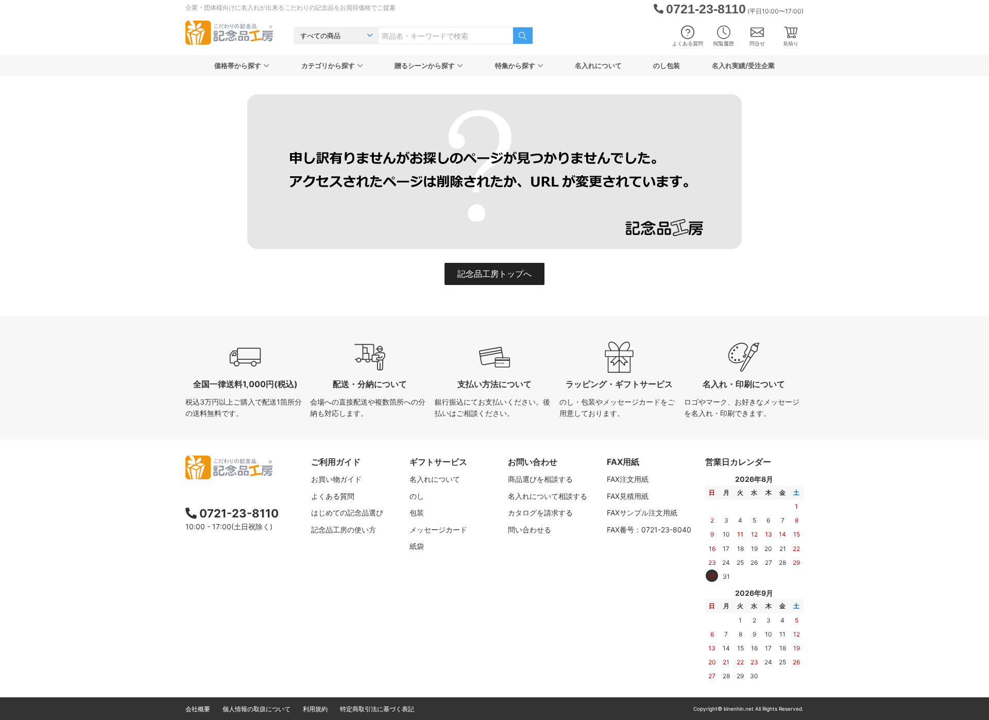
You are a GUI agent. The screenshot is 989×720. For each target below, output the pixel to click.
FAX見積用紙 (628, 496)
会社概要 (197, 709)
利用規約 (315, 709)
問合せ (757, 43)
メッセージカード (438, 529)
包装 (417, 512)
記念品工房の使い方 (343, 529)
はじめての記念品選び (347, 512)
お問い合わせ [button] (532, 462)
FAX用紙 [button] (623, 462)
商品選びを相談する (540, 479)
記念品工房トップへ (494, 274)
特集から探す (515, 65)
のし (417, 496)
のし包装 (666, 65)
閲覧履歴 (723, 43)
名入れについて (598, 65)
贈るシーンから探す (425, 65)
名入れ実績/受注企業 (743, 65)
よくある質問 (687, 43)
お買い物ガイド (336, 479)
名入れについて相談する (547, 496)
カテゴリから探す (328, 65)
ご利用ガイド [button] (336, 462)
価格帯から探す (237, 65)
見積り (790, 43)
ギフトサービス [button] (438, 462)
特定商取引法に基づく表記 (377, 709)
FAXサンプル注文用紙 (642, 512)
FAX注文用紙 (628, 479)
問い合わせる (529, 529)
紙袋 (417, 546)
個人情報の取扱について (257, 709)
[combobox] (446, 35)
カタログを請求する (540, 512)
